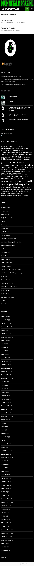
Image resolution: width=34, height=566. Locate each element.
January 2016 (5, 402)
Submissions (13, 96)
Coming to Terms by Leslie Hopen (19, 119)
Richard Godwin (5, 290)
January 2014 (5, 481)
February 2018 (5, 323)
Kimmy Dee (18, 173)
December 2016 (5, 368)
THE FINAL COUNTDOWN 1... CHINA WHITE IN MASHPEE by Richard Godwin (20, 108)
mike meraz (27, 178)
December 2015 (5, 406)
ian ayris (3, 167)
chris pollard (20, 152)
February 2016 (5, 399)
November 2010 (5, 533)
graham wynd (20, 162)
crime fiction (15, 156)
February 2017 (5, 361)
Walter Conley (5, 304)
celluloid (20, 150)
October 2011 (5, 505)
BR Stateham (4, 150)
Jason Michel (12, 22)
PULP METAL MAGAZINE (10, 9)
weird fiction (22, 193)
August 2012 (5, 488)
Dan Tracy (4, 225)
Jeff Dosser (4, 169)
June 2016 (4, 385)
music (3, 181)
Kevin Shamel (5, 256)
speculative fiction (15, 189)
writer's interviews (22, 195)
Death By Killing (5, 231)
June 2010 (4, 550)
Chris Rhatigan (28, 152)
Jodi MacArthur (5, 252)
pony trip (3, 184)
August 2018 (5, 316)
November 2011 (5, 502)
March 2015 (4, 437)
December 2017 (5, 327)
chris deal (14, 152)
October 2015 (5, 413)
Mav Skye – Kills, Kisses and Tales (11, 269)
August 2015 (5, 419)
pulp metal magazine (18, 184)
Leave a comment (20, 22)
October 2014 (5, 454)
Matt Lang (21, 176)
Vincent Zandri (5, 193)
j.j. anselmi (9, 167)
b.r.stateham (18, 146)
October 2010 (5, 536)
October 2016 (5, 375)
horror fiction (27, 165)
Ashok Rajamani (5, 211)
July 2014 (4, 461)
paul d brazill (26, 181)
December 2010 (5, 530)
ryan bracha (23, 187)
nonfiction (18, 181)
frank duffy (21, 159)
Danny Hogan (5, 228)
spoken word (23, 189)
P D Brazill (4, 276)
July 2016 (4, 382)
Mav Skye (27, 176)
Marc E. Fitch (25, 174)
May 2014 (4, 468)
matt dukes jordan (13, 176)
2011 (2, 146)
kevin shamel (12, 173)
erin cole (15, 159)
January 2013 (5, 485)
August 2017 (5, 340)
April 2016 (4, 392)
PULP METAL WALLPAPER (9, 286)
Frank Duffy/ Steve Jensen (8, 238)
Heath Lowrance (16, 165)
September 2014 (6, 457)
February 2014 (5, 478)
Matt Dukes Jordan (6, 262)
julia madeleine (14, 171)
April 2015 (4, 433)
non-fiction (10, 181)
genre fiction (8, 162)
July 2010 (4, 547)
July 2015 (4, 423)
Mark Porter (4, 176)
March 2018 (4, 320)
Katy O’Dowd (27, 171)
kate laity (20, 171)
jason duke (21, 167)
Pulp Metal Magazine (6, 133)
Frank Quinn (27, 159)
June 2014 (4, 464)
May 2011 (4, 512)
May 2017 (4, 351)
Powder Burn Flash (6, 280)
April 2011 (4, 516)
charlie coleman (6, 152)
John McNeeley (5, 171)
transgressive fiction (16, 191)
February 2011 (5, 523)
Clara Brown (13, 154)
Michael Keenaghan (19, 178)
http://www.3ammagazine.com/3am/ (11, 242)
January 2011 (5, 526)
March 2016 (4, 395)
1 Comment (19, 30)
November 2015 (5, 409)
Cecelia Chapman (12, 150)
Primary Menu (31, 9)
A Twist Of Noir (5, 207)
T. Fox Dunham (4, 191)
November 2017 (5, 330)
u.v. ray (26, 191)
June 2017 (4, 347)
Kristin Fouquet (5, 259)
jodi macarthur (12, 169)
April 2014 (4, 471)
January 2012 (5, 495)
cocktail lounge (21, 154)
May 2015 (4, 430)
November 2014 (5, 450)
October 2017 (5, 333)
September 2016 (6, 378)
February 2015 (5, 440)
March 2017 (4, 358)
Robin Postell (5, 293)
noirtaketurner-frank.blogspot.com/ (11, 273)
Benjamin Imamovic (6, 148)
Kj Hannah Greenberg (7, 175)
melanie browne (7, 179)
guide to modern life (6, 165)
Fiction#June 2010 (7, 20)
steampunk (30, 189)
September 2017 (6, 337)
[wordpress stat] (4, 557)
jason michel (28, 167)
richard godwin (14, 187)
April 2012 (4, 492)
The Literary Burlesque (8, 297)
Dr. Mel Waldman (7, 159)
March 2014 (4, 474)
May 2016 (4, 388)
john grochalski (22, 169)
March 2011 (4, 519)
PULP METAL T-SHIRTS (8, 283)
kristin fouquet (18, 175)
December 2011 (5, 499)
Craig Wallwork (4, 157)
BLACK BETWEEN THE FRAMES (20, 148)
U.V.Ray (3, 300)
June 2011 (4, 509)
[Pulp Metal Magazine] (1, 135)
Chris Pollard (4, 221)
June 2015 (4, 426)
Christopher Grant (5, 154)
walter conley (13, 193)
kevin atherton (4, 173)
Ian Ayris (3, 249)
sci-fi (28, 187)
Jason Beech (15, 167)
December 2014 (5, 447)
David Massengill (26, 157)
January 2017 (5, 364)
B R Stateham (5, 214)
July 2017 (4, 344)
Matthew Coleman (6, 266)
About (11, 101)
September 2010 (6, 540)
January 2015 (5, 444)
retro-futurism (4, 187)
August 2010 (5, 543)
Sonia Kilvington (5, 189)
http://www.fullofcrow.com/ (9, 245)
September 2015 (6, 416)
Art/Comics (8, 146)
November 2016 (5, 371)
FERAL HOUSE (5, 235)
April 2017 (4, 354)
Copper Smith (28, 154)
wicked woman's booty (8, 196)
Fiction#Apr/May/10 (8, 28)
